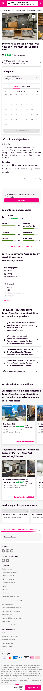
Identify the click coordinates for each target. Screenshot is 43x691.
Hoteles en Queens (10, 537)
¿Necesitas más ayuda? (16, 371)
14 (27, 109)
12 (16, 109)
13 (21, 109)
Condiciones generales (9, 572)
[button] (19, 26)
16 (37, 109)
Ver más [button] (7, 300)
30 (37, 119)
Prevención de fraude (9, 625)
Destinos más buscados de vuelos (13, 633)
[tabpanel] (21, 537)
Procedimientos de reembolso (11, 608)
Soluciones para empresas (10, 596)
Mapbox (27, 179)
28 (27, 119)
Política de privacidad (8, 576)
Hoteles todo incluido (9, 640)
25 (11, 119)
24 (6, 119)
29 (32, 119)
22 (32, 114)
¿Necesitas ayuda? (7, 604)
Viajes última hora (7, 643)
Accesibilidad (6, 621)
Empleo (4, 586)
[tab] (20, 530)
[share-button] (33, 17)
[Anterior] (6, 91)
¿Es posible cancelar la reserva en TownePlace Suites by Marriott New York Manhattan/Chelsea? (21, 362)
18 (11, 114)
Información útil (7, 614)
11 (11, 109)
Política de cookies (8, 579)
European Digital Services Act (11, 618)
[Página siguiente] (39, 530)
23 (37, 114)
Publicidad (5, 589)
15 (32, 109)
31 (6, 125)
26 (16, 119)
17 (6, 114)
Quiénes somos (7, 569)
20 (21, 114)
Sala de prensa (6, 593)
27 (21, 119)
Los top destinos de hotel (10, 636)
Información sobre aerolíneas (11, 611)
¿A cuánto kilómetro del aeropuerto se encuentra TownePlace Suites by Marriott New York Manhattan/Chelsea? (19, 340)
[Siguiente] (37, 91)
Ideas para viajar (7, 646)
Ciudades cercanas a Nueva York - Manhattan (20, 530)
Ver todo (5, 172)
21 (27, 114)
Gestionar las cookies (8, 582)
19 (16, 114)
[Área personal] (40, 3)
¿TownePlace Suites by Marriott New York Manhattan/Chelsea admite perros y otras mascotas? (20, 352)
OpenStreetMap (36, 179)
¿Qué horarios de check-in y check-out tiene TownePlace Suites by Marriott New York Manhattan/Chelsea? (21, 326)
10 (6, 109)
